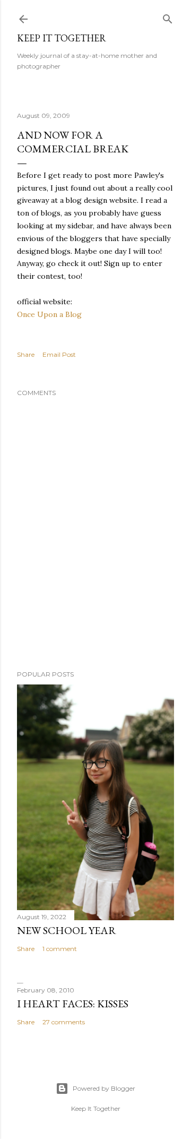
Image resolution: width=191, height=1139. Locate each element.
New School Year (66, 930)
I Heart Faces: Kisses (72, 1003)
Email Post (59, 354)
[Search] (167, 16)
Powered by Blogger (104, 1088)
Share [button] (25, 354)
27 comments (63, 1022)
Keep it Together (61, 38)
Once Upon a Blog (49, 314)
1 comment (59, 949)
